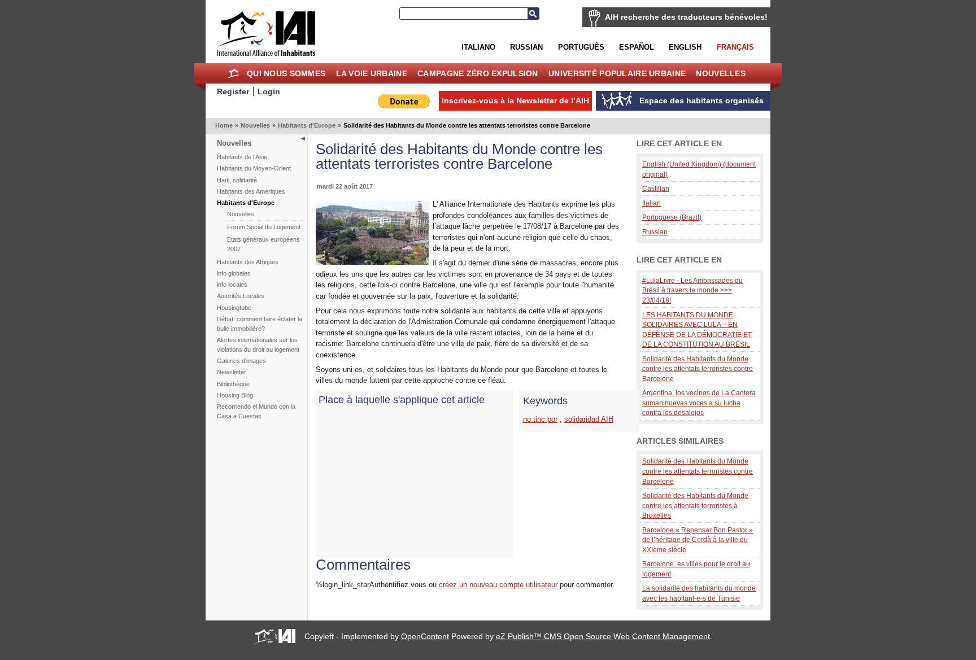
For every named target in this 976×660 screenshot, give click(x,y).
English (685, 47)
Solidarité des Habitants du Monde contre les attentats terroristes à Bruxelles (695, 505)
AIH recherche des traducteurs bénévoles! (686, 16)
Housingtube (234, 307)
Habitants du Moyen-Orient (254, 168)
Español (636, 47)
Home (233, 73)
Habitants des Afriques (247, 262)
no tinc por (540, 419)
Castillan (655, 188)
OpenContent (425, 636)
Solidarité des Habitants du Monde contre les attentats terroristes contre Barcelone (697, 368)
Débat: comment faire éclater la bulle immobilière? (259, 324)
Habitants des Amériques (251, 191)
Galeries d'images (241, 360)
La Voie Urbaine (371, 73)
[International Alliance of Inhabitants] (266, 33)
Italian (651, 203)
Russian (526, 47)
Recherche (533, 13)
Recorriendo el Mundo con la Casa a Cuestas (256, 411)
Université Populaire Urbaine (617, 73)
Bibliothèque (233, 384)
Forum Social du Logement (263, 227)
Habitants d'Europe (307, 125)
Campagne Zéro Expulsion (477, 73)
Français (735, 47)
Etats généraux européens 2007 (263, 244)
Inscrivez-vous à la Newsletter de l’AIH (515, 100)
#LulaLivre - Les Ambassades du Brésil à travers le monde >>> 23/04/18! (692, 290)
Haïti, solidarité (237, 180)
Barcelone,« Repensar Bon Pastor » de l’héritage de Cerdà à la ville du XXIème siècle (697, 539)
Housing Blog (235, 395)
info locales (232, 284)
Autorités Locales (240, 295)
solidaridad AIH (588, 419)
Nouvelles (721, 73)
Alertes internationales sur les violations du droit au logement (258, 344)
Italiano (478, 47)
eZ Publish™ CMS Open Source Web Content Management (603, 636)
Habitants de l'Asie (242, 157)
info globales (234, 273)
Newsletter (231, 372)
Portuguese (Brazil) (672, 217)
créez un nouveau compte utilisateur (498, 584)
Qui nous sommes (286, 73)
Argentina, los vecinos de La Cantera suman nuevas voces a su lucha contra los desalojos (699, 402)
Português (581, 47)
